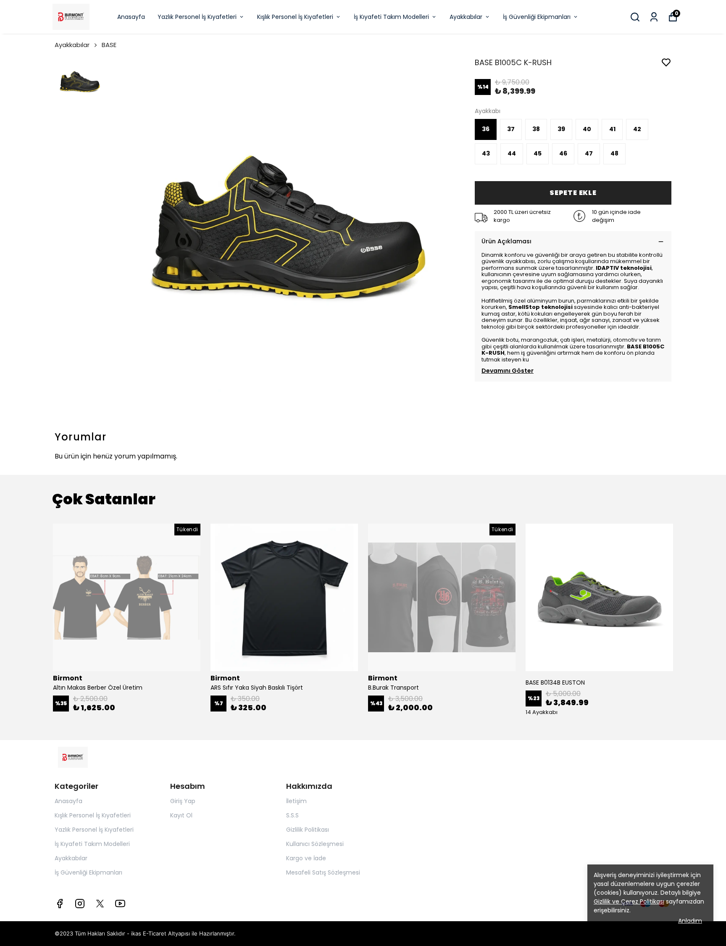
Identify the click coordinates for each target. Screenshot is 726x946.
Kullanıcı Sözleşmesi (315, 844)
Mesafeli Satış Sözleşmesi (323, 872)
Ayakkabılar (466, 17)
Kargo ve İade (306, 858)
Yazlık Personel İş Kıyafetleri (197, 17)
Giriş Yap (182, 801)
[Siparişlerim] (654, 17)
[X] (100, 904)
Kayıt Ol (181, 815)
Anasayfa (131, 17)
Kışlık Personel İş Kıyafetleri (295, 17)
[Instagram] (80, 904)
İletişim (296, 801)
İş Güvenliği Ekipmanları (537, 17)
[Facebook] (60, 904)
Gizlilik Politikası (307, 829)
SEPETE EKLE (573, 193)
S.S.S (292, 815)
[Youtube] (120, 904)
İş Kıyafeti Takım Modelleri (391, 17)
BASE (109, 44)
